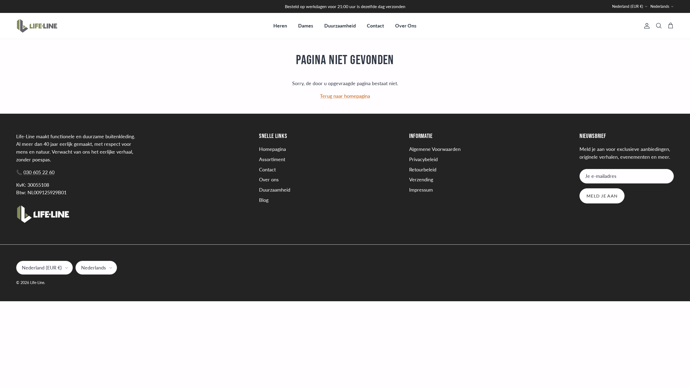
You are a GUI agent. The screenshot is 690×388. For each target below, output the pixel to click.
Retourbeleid (422, 169)
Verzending (421, 179)
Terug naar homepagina (345, 96)
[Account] (645, 26)
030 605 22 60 (38, 172)
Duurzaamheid (340, 26)
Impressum (421, 190)
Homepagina (272, 149)
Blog (263, 200)
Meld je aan (601, 195)
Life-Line (37, 282)
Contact (375, 26)
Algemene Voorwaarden (435, 149)
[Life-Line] (37, 25)
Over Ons (405, 26)
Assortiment (272, 159)
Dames (305, 26)
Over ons (269, 179)
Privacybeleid (423, 159)
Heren (280, 26)
